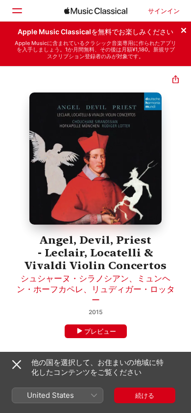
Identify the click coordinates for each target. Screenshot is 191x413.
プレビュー (100, 331)
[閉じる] (183, 29)
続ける (144, 395)
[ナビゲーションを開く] (16, 11)
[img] (95, 10)
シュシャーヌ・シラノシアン (75, 278)
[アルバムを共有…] (175, 80)
